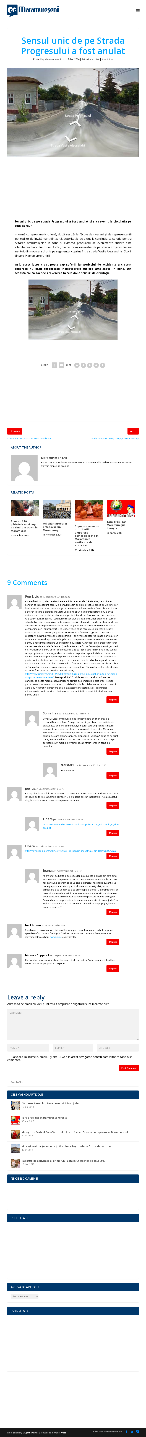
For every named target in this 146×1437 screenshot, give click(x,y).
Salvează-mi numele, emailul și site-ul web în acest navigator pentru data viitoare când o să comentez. (69, 1058)
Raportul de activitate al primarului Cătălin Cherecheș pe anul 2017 (63, 1160)
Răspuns (113, 699)
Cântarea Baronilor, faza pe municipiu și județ (50, 1103)
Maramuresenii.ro (54, 59)
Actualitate (87, 59)
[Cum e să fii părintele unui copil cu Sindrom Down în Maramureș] (25, 508)
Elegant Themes (30, 1433)
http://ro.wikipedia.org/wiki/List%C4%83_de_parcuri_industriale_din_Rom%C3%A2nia (70, 850)
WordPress (60, 1433)
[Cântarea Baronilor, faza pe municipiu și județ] (15, 1105)
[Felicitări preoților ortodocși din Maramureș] (57, 509)
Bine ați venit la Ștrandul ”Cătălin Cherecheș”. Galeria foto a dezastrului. (67, 1146)
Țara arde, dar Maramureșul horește (116, 525)
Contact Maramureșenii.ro (107, 1431)
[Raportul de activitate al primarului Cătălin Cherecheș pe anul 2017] (15, 1163)
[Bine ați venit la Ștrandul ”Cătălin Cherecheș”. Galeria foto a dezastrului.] (15, 1148)
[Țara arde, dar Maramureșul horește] (121, 508)
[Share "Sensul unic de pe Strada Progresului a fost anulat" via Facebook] (54, 365)
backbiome (33, 925)
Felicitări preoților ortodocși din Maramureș (55, 527)
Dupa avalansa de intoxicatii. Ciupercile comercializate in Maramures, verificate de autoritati (87, 535)
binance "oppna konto (41, 955)
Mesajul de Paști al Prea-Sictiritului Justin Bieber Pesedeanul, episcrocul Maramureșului (76, 1132)
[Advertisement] (73, 189)
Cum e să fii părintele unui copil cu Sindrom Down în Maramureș (24, 525)
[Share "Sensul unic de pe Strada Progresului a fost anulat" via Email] (61, 365)
